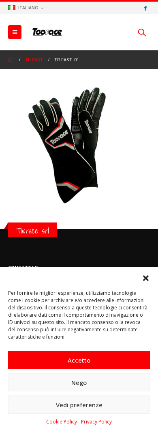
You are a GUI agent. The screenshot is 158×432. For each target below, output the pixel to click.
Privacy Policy (96, 421)
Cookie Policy (61, 421)
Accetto (79, 360)
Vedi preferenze (79, 405)
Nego (79, 382)
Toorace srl (32, 231)
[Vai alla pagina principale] (11, 59)
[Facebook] (145, 8)
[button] (146, 277)
